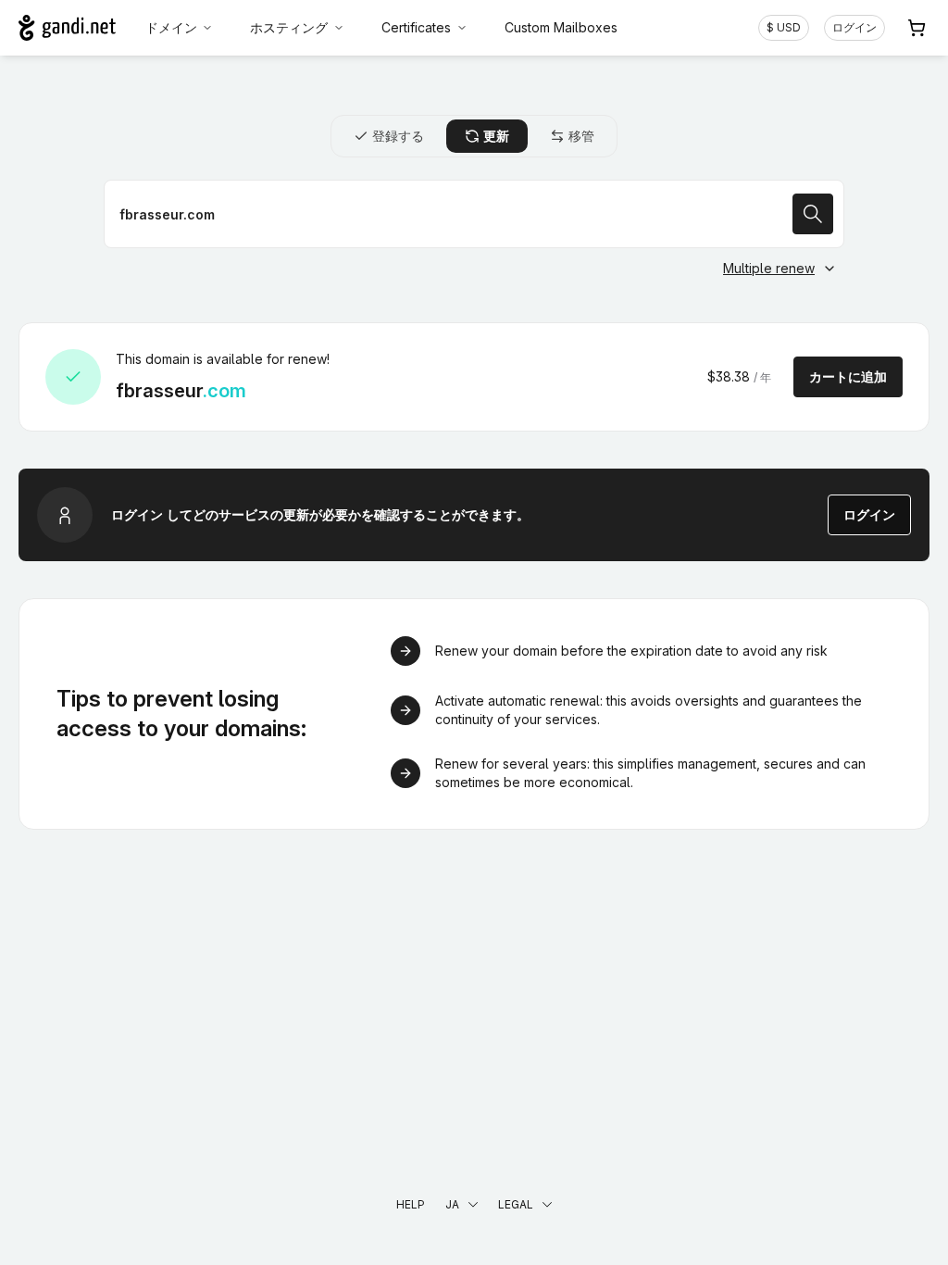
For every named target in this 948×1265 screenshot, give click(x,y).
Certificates (416, 27)
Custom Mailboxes (561, 27)
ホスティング (289, 27)
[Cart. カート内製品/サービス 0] (916, 27)
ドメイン (171, 27)
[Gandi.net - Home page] (67, 27)
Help (410, 1204)
